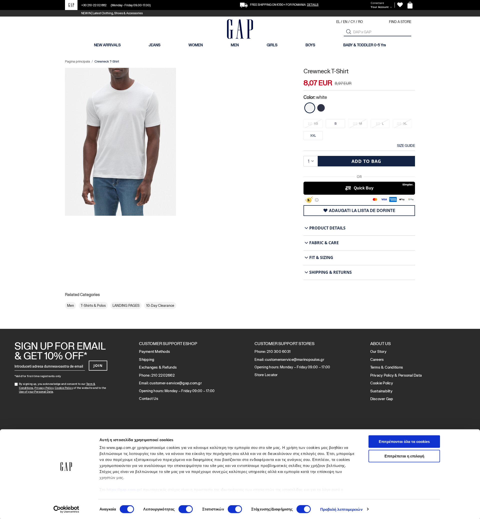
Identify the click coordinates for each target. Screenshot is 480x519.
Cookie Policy (64, 387)
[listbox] (359, 131)
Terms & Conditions (386, 367)
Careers (377, 359)
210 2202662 (163, 375)
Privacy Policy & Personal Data (396, 375)
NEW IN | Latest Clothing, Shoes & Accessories (112, 13)
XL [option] (405, 123)
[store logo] (240, 29)
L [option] (383, 123)
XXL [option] (313, 135)
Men (70, 306)
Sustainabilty (381, 391)
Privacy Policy (44, 387)
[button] (348, 31)
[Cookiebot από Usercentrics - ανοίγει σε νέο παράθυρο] (66, 509)
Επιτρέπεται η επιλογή (404, 456)
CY (352, 22)
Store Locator (266, 375)
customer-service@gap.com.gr (176, 383)
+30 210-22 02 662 (94, 5)
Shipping (146, 359)
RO (360, 22)
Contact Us (148, 398)
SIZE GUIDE (406, 146)
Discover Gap (381, 399)
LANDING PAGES (126, 306)
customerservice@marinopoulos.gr (294, 359)
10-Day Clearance (160, 306)
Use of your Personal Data (36, 391)
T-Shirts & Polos (93, 306)
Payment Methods (154, 351)
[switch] (185, 509)
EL (338, 22)
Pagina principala (77, 61)
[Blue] (321, 108)
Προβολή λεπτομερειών (341, 509)
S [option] (335, 123)
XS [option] (316, 123)
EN (345, 22)
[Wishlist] (400, 5)
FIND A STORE (400, 22)
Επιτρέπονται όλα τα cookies (404, 441)
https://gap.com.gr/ (124, 489)
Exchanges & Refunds (158, 367)
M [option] (360, 123)
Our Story (378, 351)
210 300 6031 (278, 351)
